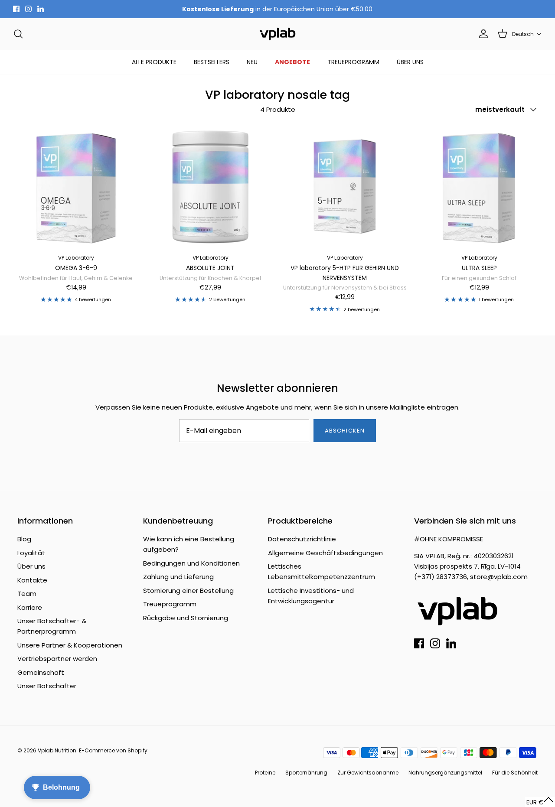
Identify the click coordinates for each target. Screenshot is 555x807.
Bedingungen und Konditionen (191, 563)
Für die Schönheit (515, 772)
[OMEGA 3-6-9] (76, 186)
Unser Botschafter (46, 685)
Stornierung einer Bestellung (188, 590)
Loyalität (31, 552)
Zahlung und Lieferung (178, 576)
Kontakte (32, 580)
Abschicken (344, 430)
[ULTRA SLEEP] (479, 186)
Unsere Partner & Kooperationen (69, 645)
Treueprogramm (169, 604)
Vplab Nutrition (57, 750)
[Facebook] (16, 9)
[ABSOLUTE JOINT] (210, 186)
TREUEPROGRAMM (353, 62)
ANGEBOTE (292, 62)
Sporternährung (306, 772)
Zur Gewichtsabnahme (367, 772)
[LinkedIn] (40, 9)
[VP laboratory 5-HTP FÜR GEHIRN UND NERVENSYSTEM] (345, 186)
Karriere (29, 607)
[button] (540, 802)
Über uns (31, 566)
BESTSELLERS (211, 62)
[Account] (482, 34)
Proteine (265, 772)
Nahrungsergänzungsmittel (445, 772)
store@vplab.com (499, 576)
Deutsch (523, 34)
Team (26, 593)
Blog (24, 538)
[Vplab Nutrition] (277, 34)
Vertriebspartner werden (57, 658)
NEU (252, 62)
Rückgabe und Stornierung (185, 617)
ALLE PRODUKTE (154, 62)
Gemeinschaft (40, 672)
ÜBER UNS (410, 62)
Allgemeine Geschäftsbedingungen (325, 552)
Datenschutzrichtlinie (302, 538)
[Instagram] (28, 9)
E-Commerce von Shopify (113, 750)
